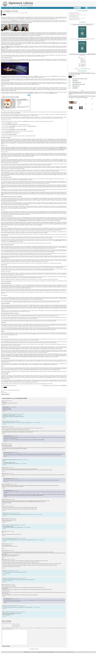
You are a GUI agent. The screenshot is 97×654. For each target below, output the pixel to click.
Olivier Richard (6, 518)
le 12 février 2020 (15, 452)
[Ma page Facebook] (88, 8)
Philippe (4, 467)
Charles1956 (5, 499)
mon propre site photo (89, 96)
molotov (5, 506)
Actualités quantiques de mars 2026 (74, 16)
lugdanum (5, 531)
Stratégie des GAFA (52, 92)
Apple (50, 385)
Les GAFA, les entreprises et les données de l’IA (16, 324)
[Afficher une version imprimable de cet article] (2, 387)
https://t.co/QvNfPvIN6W (38, 514)
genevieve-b (5, 559)
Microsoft (57, 385)
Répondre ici (4, 404)
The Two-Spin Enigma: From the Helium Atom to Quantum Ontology (78, 53)
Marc (4, 443)
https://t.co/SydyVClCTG (8, 580)
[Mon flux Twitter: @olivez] (91, 8)
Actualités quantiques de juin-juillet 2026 (74, 13)
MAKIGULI (5, 473)
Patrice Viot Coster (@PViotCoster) (9, 578)
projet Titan (41, 51)
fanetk (5, 543)
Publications (11, 7)
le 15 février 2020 (11, 550)
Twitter (18, 414)
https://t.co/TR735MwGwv (36, 422)
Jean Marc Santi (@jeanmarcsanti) (9, 538)
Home (3, 7)
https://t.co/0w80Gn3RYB (40, 539)
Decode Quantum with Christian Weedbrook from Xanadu (77, 18)
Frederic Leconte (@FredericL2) (9, 605)
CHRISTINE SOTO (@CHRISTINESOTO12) (10, 459)
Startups (60, 385)
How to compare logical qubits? (73, 17)
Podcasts (15, 7)
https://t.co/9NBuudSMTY (28, 514)
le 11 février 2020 (9, 400)
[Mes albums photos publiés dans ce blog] (86, 8)
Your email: (2, 391)
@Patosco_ (6, 570)
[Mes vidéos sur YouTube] (93, 8)
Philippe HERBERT (7, 484)
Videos (19, 7)
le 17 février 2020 (15, 570)
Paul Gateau (5, 584)
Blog (23, 7)
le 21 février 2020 (23, 578)
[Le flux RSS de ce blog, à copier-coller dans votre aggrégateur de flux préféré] (95, 8)
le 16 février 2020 (12, 559)
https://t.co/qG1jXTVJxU (18, 415)
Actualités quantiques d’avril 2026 (74, 15)
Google (55, 385)
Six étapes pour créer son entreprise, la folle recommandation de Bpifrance (16, 179)
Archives (6, 7)
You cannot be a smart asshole (31, 231)
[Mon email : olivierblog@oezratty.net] (84, 8)
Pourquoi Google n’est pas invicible (33, 117)
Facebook (52, 385)
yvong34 (5, 550)
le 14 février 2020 (22, 538)
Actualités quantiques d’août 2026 (74, 12)
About (26, 7)
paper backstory (82, 55)
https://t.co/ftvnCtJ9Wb (22, 463)
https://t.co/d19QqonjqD (26, 527)
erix (3, 400)
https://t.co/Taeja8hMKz (36, 607)
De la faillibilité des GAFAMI (10, 11)
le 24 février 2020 (22, 605)
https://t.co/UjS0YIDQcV (6, 573)
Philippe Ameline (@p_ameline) (9, 414)
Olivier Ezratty (46, 385)
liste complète (80, 68)
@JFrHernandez (6, 421)
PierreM (4, 426)
